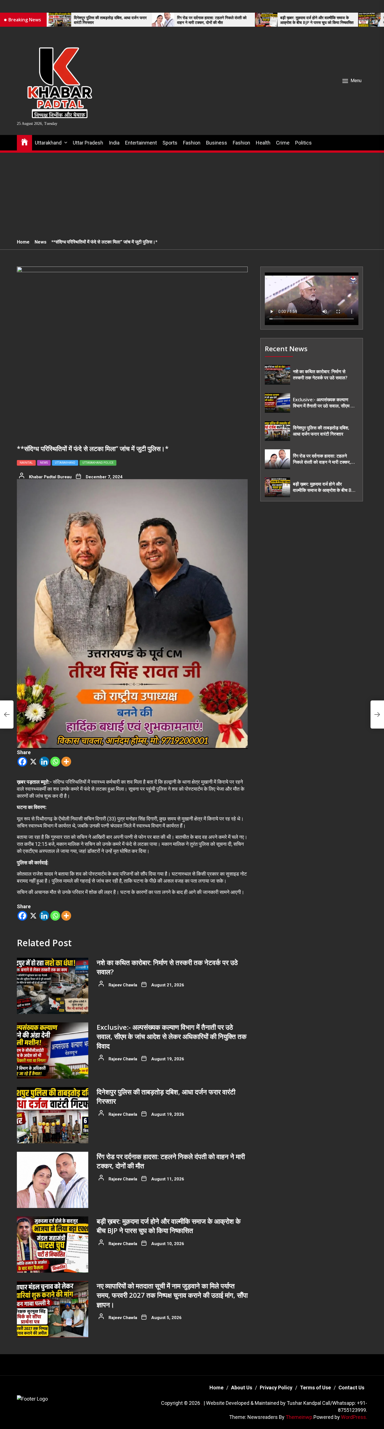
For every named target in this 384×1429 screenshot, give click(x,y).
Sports (169, 143)
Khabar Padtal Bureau (50, 476)
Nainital (26, 462)
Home (216, 1387)
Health (263, 143)
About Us (241, 1387)
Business (216, 143)
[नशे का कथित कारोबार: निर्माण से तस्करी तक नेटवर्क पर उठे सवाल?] (52, 986)
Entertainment (141, 143)
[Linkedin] (44, 762)
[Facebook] (22, 762)
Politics (303, 143)
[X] (33, 762)
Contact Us (351, 1387)
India (114, 143)
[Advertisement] (192, 192)
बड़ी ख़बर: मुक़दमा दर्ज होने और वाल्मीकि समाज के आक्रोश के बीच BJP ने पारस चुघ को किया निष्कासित (256, 20)
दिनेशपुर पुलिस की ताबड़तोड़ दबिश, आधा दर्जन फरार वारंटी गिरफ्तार (49, 20)
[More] (66, 762)
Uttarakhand (48, 143)
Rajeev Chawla (123, 985)
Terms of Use (315, 1387)
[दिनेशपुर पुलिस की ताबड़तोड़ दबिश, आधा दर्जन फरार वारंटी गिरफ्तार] (52, 1115)
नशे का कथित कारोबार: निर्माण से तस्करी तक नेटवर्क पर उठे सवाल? (320, 374)
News (44, 462)
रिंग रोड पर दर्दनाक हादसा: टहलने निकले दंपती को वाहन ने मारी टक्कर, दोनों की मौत (151, 20)
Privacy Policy (276, 1387)
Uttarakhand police (98, 462)
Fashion (191, 143)
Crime (283, 143)
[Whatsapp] (55, 762)
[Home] (24, 141)
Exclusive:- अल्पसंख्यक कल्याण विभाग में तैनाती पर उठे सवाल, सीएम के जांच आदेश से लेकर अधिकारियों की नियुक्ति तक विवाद (172, 1036)
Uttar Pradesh (88, 143)
